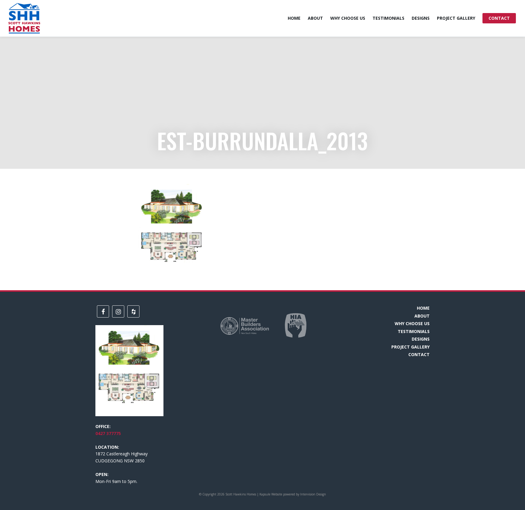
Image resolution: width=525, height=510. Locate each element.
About (315, 18)
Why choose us (347, 18)
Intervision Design (313, 494)
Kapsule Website (270, 494)
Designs (421, 18)
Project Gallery (456, 18)
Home (294, 18)
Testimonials (388, 18)
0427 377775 (108, 433)
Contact (499, 18)
